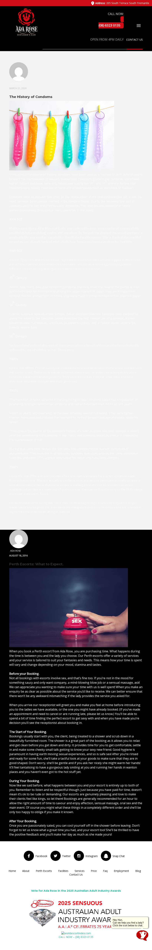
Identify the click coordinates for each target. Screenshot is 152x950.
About (25, 871)
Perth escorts (93, 656)
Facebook (41, 856)
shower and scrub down (111, 736)
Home (12, 871)
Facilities (63, 871)
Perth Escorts (44, 871)
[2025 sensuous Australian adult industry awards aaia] (76, 914)
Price (94, 871)
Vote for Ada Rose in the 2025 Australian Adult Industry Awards (76, 890)
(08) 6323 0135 (109, 25)
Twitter (66, 856)
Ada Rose (66, 651)
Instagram (91, 856)
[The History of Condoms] (61, 136)
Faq (105, 871)
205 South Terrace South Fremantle (122, 3)
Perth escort (43, 651)
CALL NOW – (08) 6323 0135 (76, 937)
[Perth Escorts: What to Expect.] (68, 608)
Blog (138, 871)
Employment (121, 871)
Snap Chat (119, 856)
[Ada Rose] (26, 22)
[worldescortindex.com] (76, 933)
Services (80, 871)
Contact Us (134, 39)
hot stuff (70, 772)
